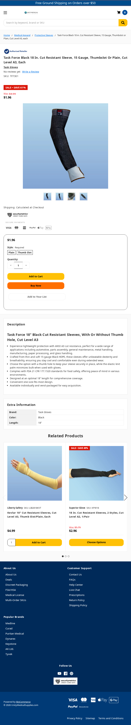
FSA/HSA (10, 589)
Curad (8, 628)
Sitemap (90, 718)
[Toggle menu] (5, 12)
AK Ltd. (9, 649)
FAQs (72, 579)
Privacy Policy (74, 718)
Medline (10, 623)
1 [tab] (63, 556)
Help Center (76, 584)
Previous (4, 497)
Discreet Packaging (16, 584)
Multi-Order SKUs (15, 600)
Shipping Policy (78, 605)
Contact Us (75, 574)
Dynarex (10, 638)
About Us (10, 574)
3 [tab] (68, 556)
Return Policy (77, 600)
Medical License (14, 595)
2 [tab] (66, 556)
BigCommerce (23, 701)
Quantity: (12, 259)
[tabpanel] (35, 497)
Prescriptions (76, 595)
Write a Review (30, 71)
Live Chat (74, 589)
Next (125, 497)
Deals (8, 579)
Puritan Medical (14, 633)
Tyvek (8, 654)
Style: (15, 247)
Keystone (10, 643)
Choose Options (96, 542)
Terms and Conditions (110, 718)
